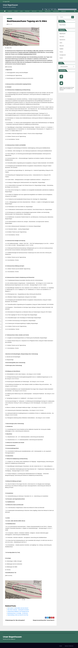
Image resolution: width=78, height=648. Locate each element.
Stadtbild (10, 11)
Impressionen (56, 11)
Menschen (27, 11)
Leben (21, 11)
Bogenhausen (48, 11)
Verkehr (16, 11)
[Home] (5, 11)
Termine (40, 11)
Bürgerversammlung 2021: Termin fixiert (43, 620)
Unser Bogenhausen (10, 5)
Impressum (63, 11)
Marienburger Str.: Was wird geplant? (15, 620)
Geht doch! (34, 11)
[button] (74, 11)
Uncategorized (63, 54)
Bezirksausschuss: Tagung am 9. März (27, 21)
